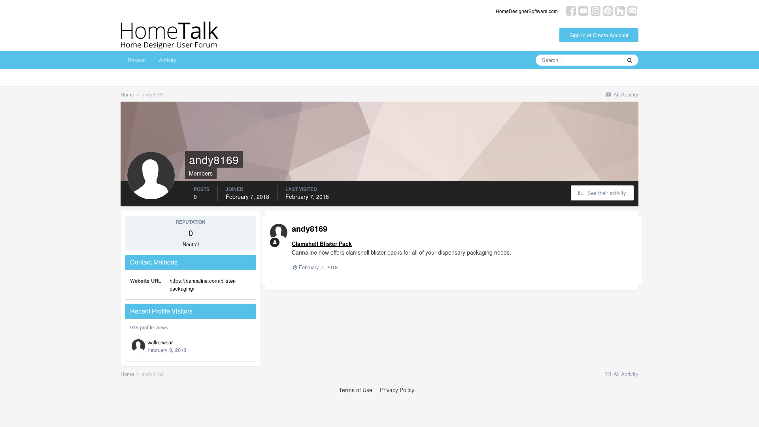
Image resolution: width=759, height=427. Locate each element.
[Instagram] (595, 10)
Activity (167, 60)
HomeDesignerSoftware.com (527, 11)
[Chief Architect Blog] (632, 10)
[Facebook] (571, 10)
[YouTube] (583, 10)
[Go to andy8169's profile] (278, 232)
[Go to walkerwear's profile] (138, 346)
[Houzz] (620, 10)
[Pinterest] (608, 10)
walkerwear (160, 342)
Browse (136, 60)
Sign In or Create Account (599, 35)
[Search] (629, 60)
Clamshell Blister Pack (322, 244)
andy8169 (309, 228)
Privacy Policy (397, 390)
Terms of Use (355, 390)
